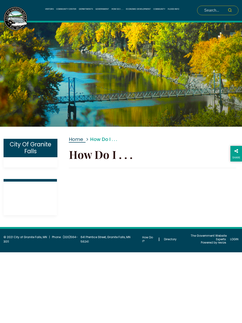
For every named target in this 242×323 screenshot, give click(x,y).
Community (159, 9)
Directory (170, 239)
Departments (86, 9)
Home (76, 139)
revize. (222, 242)
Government (102, 9)
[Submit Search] (230, 10)
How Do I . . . (117, 9)
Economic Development (138, 9)
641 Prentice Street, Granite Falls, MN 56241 (105, 239)
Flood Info (173, 9)
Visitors (49, 9)
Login (234, 239)
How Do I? (147, 239)
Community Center (66, 9)
